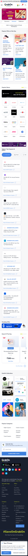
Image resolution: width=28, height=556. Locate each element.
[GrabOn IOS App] (16, 465)
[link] (14, 93)
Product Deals (5, 494)
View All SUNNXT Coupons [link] (9, 317)
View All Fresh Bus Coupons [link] (9, 302)
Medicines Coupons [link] (18, 436)
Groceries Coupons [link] (18, 431)
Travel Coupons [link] (7, 436)
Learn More (19, 481)
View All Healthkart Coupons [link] (9, 274)
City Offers (16, 488)
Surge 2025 (4, 490)
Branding (4, 512)
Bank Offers (17, 492)
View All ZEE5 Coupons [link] (8, 208)
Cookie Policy (21, 549)
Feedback (4, 520)
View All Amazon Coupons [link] (8, 222)
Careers (3, 514)
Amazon (7, 21)
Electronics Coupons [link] (6, 431)
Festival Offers (17, 494)
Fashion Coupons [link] (20, 427)
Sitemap (4, 518)
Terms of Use (5, 510)
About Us (4, 506)
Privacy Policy (5, 508)
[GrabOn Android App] (6, 465)
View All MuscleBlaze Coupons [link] (9, 288)
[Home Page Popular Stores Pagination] (22, 87)
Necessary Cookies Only (19, 552)
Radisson (14, 21)
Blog (3, 492)
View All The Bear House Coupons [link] (10, 235)
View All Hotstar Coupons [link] (8, 182)
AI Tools (4, 488)
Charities (4, 496)
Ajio (20, 21)
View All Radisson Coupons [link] (9, 195)
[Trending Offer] (14, 326)
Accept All (6, 552)
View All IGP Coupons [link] (7, 169)
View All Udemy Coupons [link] (8, 261)
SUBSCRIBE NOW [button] (14, 453)
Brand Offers (17, 490)
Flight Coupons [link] (7, 427)
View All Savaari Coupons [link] (8, 248)
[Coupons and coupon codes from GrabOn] (8, 5)
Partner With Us (5, 516)
